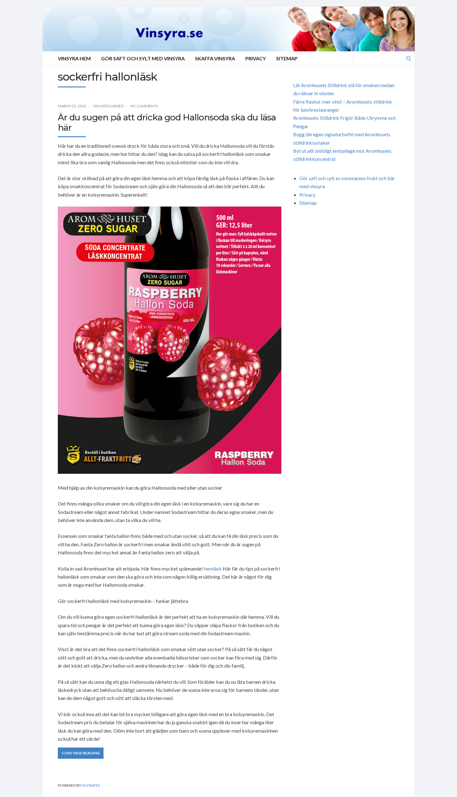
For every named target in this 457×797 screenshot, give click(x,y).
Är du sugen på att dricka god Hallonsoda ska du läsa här (167, 122)
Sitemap (287, 58)
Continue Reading (81, 753)
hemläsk (213, 568)
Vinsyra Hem (74, 58)
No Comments (144, 106)
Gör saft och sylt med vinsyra (143, 58)
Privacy (255, 58)
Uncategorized (108, 106)
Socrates (91, 785)
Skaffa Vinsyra (215, 58)
